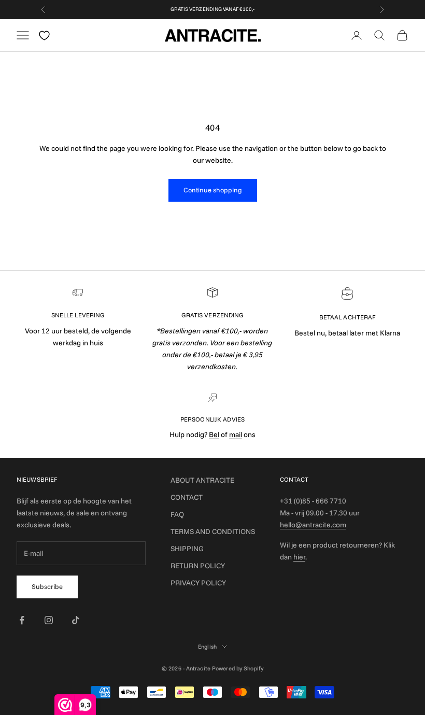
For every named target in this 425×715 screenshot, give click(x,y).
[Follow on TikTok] (75, 620)
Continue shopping (212, 190)
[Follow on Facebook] (22, 620)
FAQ (177, 514)
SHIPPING (187, 548)
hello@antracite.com (313, 524)
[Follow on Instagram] (49, 620)
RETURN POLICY (198, 565)
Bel (214, 434)
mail (235, 434)
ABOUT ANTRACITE (202, 480)
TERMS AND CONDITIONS (213, 531)
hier (299, 557)
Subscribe (47, 586)
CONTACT (187, 497)
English (207, 646)
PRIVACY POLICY (198, 582)
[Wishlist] (44, 35)
